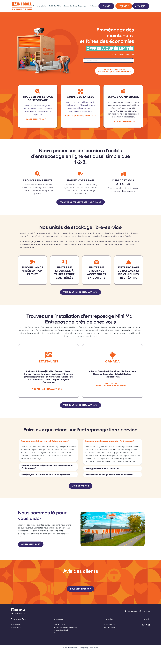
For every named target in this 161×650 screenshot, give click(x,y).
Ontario (118, 374)
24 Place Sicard (15, 625)
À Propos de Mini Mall (61, 630)
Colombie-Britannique (108, 371)
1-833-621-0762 (109, 625)
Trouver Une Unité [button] (39, 6)
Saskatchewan (112, 376)
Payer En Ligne (106, 6)
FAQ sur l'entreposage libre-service (65, 627)
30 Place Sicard (15, 627)
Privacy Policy (84, 647)
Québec (127, 374)
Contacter (93, 6)
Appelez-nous (141, 6)
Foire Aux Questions (70, 6)
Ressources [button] (82, 6)
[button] (48, 441)
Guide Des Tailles (55, 6)
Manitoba (125, 371)
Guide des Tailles (59, 625)
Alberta (92, 371)
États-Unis (48, 361)
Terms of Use (93, 647)
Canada (112, 361)
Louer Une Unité (124, 6)
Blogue (56, 633)
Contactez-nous (109, 627)
